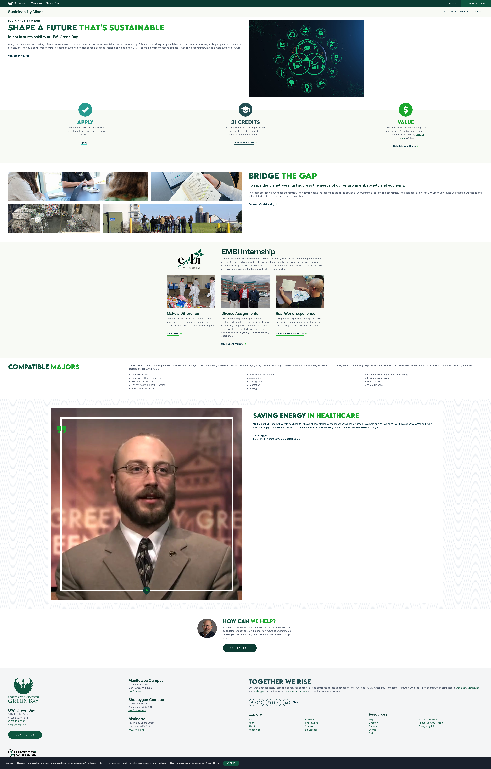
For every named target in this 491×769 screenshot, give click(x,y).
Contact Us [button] (240, 648)
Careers (464, 12)
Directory (374, 722)
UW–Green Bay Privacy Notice (205, 763)
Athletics (309, 719)
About (252, 726)
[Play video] (146, 590)
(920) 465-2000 (16, 721)
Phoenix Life (311, 722)
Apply (455, 3)
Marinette (288, 691)
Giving (372, 733)
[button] (20, 56)
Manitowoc (473, 687)
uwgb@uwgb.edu (17, 724)
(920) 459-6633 (137, 710)
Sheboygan (259, 691)
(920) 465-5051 (136, 729)
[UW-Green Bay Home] (29, 3)
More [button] (475, 12)
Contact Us (450, 12)
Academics (254, 729)
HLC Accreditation (428, 719)
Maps (372, 719)
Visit (251, 719)
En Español (311, 729)
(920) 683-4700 (137, 691)
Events (372, 729)
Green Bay (460, 687)
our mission (301, 691)
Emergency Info (427, 726)
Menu (478, 3)
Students (310, 726)
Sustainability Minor (25, 12)
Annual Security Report (431, 722)
